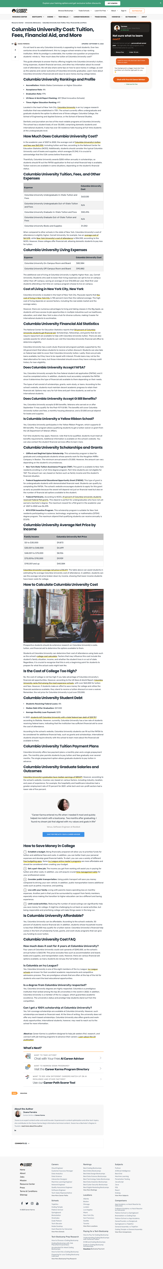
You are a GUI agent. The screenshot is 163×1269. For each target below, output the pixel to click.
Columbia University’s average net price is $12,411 (45, 570)
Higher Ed (116, 17)
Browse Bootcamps (65, 11)
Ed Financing (131, 17)
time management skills (86, 872)
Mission (23, 1180)
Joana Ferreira (24, 44)
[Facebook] (22, 1204)
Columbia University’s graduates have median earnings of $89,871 (52, 777)
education (23, 1093)
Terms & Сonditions (28, 1191)
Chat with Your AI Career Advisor (131, 80)
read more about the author (31, 1126)
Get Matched (137, 11)
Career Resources (81, 17)
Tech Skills (63, 17)
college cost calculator (47, 656)
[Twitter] (27, 1204)
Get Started (112, 3)
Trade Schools (84, 11)
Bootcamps (37, 17)
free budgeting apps (32, 861)
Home (22, 1170)
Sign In (123, 11)
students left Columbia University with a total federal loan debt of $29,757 (63, 717)
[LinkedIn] (15, 1130)
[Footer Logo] (26, 1164)
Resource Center (19, 17)
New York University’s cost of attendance (55, 238)
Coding (50, 17)
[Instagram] (32, 1204)
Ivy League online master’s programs (64, 861)
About (113, 11)
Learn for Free (100, 11)
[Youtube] (37, 1204)
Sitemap (23, 1195)
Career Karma (40, 1115)
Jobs (22, 1177)
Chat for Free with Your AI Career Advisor (63, 834)
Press (22, 1187)
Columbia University (66, 107)
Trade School (101, 17)
